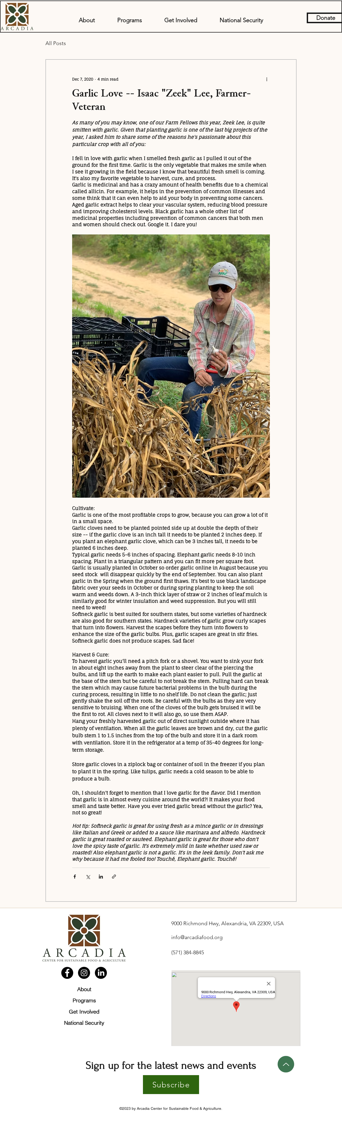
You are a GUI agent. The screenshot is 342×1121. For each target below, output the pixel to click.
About (84, 989)
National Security (84, 1022)
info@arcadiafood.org (197, 937)
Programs (84, 1000)
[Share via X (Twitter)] (87, 876)
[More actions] (266, 79)
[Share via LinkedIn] (100, 876)
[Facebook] (67, 973)
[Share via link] (113, 876)
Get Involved (84, 1011)
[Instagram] (84, 973)
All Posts (55, 43)
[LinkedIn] (101, 973)
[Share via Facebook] (74, 876)
